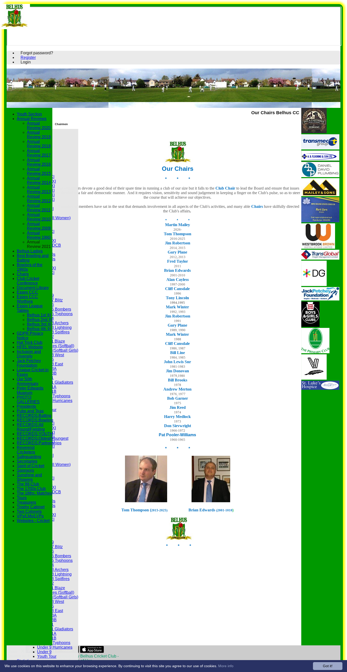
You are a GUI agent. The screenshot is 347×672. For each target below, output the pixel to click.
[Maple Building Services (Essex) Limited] (320, 221)
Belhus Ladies (30, 251)
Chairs (23, 274)
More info (225, 666)
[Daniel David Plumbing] (320, 176)
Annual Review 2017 (39, 152)
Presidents (26, 406)
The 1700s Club (31, 488)
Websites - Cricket (33, 520)
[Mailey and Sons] (320, 195)
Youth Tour (46, 656)
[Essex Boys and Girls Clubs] (310, 325)
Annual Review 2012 (39, 198)
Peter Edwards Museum (30, 390)
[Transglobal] (320, 258)
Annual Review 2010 (39, 216)
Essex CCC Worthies (27, 299)
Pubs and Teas (30, 411)
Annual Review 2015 (39, 171)
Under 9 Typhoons (53, 396)
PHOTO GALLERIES (28, 399)
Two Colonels (29, 511)
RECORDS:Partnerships (39, 443)
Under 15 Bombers (54, 309)
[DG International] (314, 284)
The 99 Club (28, 484)
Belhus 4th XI (39, 329)
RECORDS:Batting (34, 415)
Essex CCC (27, 292)
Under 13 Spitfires (53, 332)
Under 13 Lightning (54, 327)
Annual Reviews (31, 118)
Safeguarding (29, 457)
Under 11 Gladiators (55, 382)
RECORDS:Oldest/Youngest (42, 438)
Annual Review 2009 (39, 226)
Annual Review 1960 (39, 235)
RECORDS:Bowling (35, 420)
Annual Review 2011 (39, 207)
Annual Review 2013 (39, 189)
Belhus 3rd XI (39, 324)
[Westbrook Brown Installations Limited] (318, 247)
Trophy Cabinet (30, 507)
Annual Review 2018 (39, 143)
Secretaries (27, 461)
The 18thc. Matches (34, 493)
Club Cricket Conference (28, 280)
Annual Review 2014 (39, 180)
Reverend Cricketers (26, 449)
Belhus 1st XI (39, 315)
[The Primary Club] (315, 352)
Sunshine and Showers (29, 477)
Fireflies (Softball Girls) (57, 350)
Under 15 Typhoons (55, 314)
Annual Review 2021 (39, 244)
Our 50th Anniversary (27, 381)
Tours (22, 498)
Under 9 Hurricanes (54, 400)
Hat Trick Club (29, 342)
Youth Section (29, 114)
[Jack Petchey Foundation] (320, 299)
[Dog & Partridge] (314, 132)
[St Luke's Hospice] (320, 388)
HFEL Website (30, 347)
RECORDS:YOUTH (35, 434)
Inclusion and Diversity (29, 353)
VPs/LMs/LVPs (30, 516)
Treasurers (26, 502)
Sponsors (25, 470)
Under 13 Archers (53, 323)
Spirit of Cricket (30, 466)
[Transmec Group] (320, 148)
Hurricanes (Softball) (55, 346)
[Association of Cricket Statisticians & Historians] (314, 378)
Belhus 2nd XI (39, 319)
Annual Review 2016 (39, 162)
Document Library (33, 287)
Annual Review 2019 (39, 134)
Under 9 (44, 652)
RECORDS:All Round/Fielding (31, 427)
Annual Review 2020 (39, 125)
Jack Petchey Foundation (29, 363)
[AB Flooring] (320, 159)
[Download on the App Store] (92, 651)
